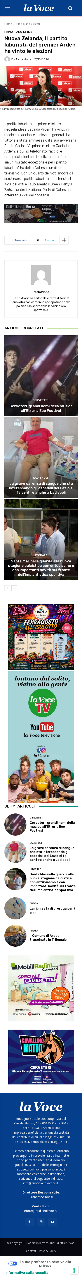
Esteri (36, 24)
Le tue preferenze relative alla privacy (45, 1263)
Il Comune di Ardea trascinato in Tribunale (48, 938)
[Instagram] (41, 1222)
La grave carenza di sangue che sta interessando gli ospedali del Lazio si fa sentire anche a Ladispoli (41, 488)
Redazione (23, 59)
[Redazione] (7, 59)
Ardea (34, 903)
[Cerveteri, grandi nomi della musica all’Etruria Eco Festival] (41, 375)
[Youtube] (52, 1222)
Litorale (40, 555)
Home (8, 24)
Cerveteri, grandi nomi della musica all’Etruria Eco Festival (41, 408)
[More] (64, 240)
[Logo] (39, 8)
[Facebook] (29, 1222)
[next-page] (14, 588)
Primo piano (22, 24)
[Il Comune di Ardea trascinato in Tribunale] (15, 936)
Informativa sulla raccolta (26, 1272)
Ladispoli (40, 477)
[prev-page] (7, 588)
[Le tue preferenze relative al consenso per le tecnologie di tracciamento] (74, 1270)
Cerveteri (41, 400)
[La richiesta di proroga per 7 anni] (15, 908)
